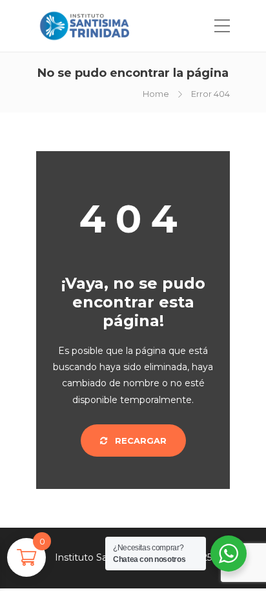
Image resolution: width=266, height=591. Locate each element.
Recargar (139, 440)
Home (156, 93)
